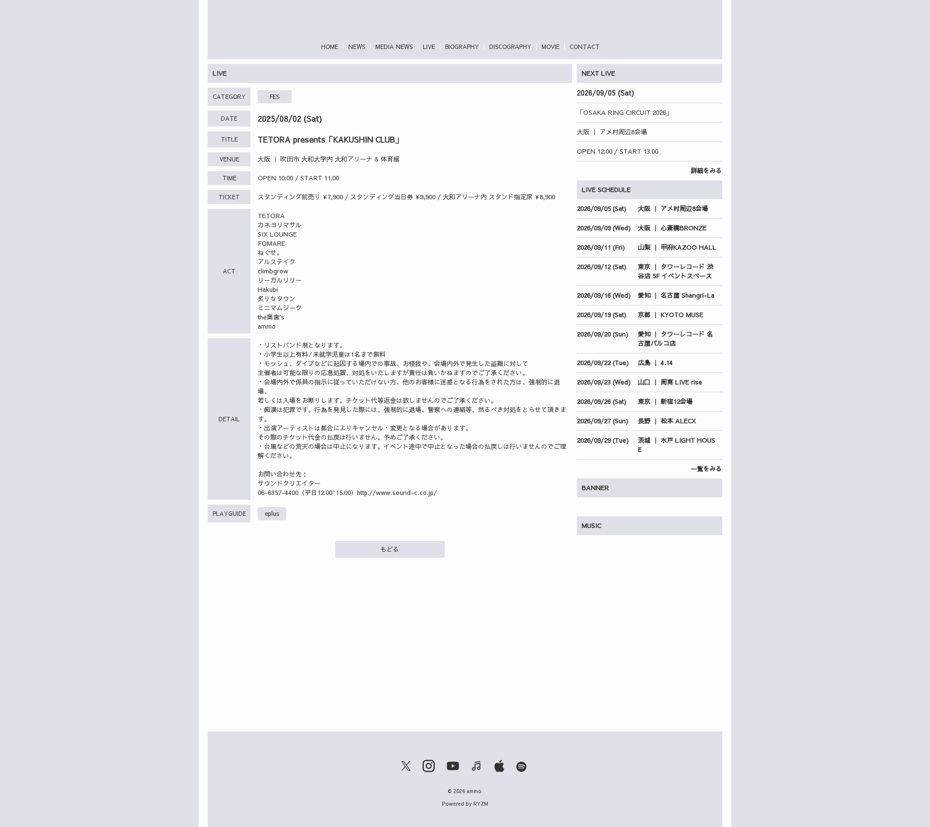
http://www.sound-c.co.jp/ (397, 492)
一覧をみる (706, 468)
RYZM (480, 803)
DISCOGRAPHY (510, 46)
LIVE (429, 46)
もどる (389, 549)
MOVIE (550, 46)
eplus (272, 513)
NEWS (356, 46)
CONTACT (585, 46)
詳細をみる (706, 170)
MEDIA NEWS (394, 46)
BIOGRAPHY (462, 46)
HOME (329, 46)
